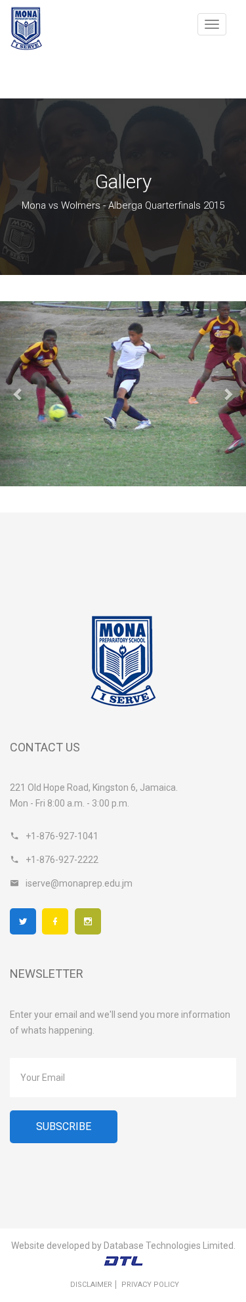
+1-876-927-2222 (62, 859)
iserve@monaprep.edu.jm (79, 883)
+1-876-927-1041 (62, 836)
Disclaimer (91, 1284)
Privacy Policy (150, 1284)
